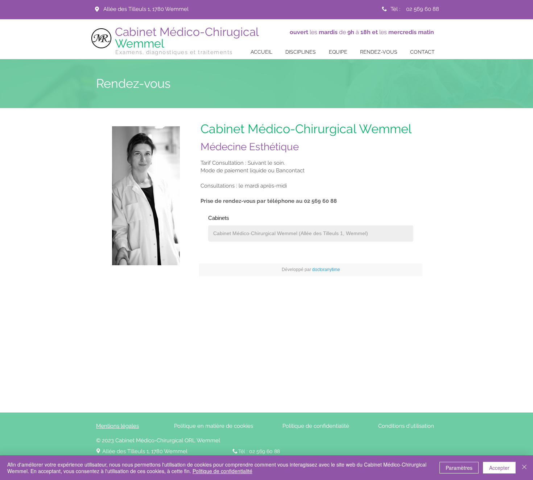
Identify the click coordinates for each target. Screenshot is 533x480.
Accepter (499, 467)
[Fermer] (524, 467)
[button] (300, 52)
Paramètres (459, 467)
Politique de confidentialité (222, 471)
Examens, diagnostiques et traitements (174, 52)
